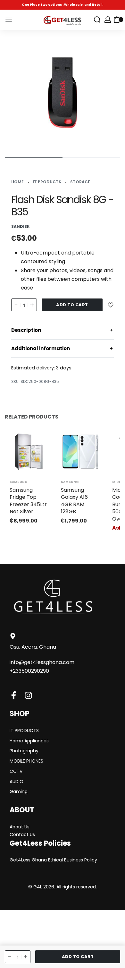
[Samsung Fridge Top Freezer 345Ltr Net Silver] (29, 452)
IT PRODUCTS (47, 182)
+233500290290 (29, 671)
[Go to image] (34, 157)
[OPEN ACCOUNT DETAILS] (107, 19)
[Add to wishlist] (110, 304)
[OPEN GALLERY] (62, 93)
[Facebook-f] (14, 695)
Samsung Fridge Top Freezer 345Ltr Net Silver (28, 500)
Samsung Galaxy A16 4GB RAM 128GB (74, 500)
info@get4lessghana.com (42, 662)
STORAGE (80, 182)
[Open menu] (8, 20)
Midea (117, 482)
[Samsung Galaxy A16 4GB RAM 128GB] (80, 452)
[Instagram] (28, 695)
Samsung (19, 482)
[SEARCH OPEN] (97, 19)
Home (17, 182)
